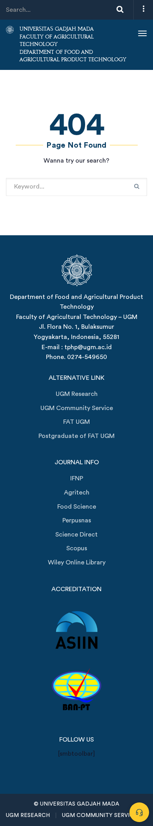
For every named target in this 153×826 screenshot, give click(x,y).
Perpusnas (76, 520)
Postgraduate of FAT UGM (76, 436)
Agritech (76, 492)
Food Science (76, 507)
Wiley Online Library (77, 562)
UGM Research (77, 394)
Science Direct (76, 534)
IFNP (76, 478)
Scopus (76, 548)
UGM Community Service (76, 408)
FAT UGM (76, 422)
